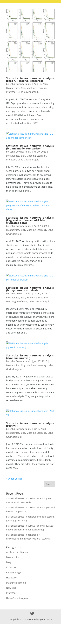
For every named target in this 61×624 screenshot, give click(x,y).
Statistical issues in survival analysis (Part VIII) (30, 424)
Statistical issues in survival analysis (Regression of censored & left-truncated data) (30, 220)
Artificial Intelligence (17, 552)
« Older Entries (14, 478)
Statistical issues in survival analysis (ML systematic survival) (30, 289)
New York (11, 587)
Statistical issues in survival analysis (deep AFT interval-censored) (30, 79)
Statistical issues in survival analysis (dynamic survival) (30, 357)
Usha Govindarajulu (20, 83)
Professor (11, 91)
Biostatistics (12, 88)
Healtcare (32, 297)
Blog (22, 88)
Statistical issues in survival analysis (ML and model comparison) (30, 147)
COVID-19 (11, 567)
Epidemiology (13, 572)
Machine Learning (36, 88)
